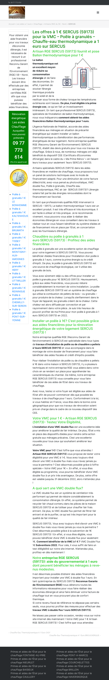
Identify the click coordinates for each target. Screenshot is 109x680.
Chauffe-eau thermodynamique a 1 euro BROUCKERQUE (74, 635)
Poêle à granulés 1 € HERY (19, 266)
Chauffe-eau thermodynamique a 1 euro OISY (30, 632)
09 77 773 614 (16, 2)
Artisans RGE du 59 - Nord (55, 24)
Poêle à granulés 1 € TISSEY (19, 238)
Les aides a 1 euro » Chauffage (29, 24)
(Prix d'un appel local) (18, 162)
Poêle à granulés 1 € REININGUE (19, 288)
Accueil (12, 24)
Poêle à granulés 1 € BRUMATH (19, 227)
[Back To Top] (102, 674)
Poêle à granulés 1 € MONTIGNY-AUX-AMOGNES (19, 251)
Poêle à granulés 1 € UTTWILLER (19, 277)
